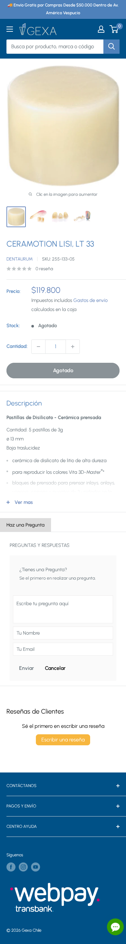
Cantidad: (16, 346)
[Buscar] (111, 46)
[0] (114, 29)
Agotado (63, 370)
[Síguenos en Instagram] (23, 867)
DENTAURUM (19, 259)
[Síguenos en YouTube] (35, 867)
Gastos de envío (90, 300)
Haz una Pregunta (25, 525)
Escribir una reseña (63, 740)
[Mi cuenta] (101, 29)
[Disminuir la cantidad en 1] (38, 346)
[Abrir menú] (9, 29)
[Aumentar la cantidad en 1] (72, 346)
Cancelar (55, 668)
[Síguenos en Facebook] (11, 867)
